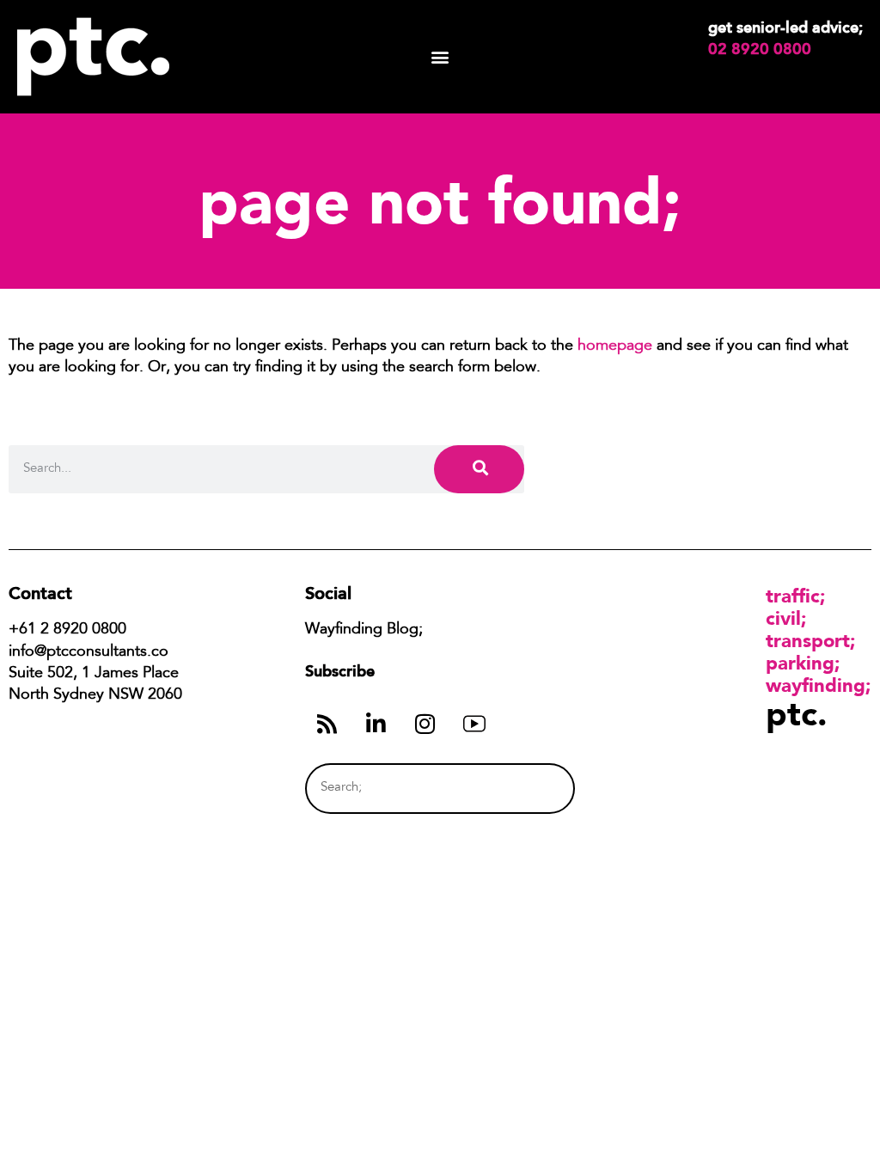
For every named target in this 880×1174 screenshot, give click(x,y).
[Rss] (327, 723)
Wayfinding (815, 685)
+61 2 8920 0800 (67, 630)
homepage (615, 346)
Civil (783, 618)
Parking (800, 662)
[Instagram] (425, 723)
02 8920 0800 (759, 49)
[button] (440, 57)
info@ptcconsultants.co (88, 652)
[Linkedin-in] (376, 723)
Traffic (793, 595)
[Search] (479, 468)
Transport (808, 640)
